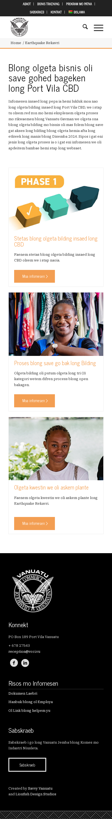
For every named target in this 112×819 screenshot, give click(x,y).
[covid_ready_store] (56, 324)
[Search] (82, 27)
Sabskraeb (37, 12)
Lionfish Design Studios (35, 794)
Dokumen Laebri (22, 693)
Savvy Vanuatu (40, 788)
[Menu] (95, 27)
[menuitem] (27, 3)
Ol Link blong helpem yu (29, 710)
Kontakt (56, 12)
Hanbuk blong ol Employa (30, 702)
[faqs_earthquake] (56, 448)
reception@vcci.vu (24, 651)
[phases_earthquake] (56, 199)
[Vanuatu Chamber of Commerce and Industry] (46, 27)
